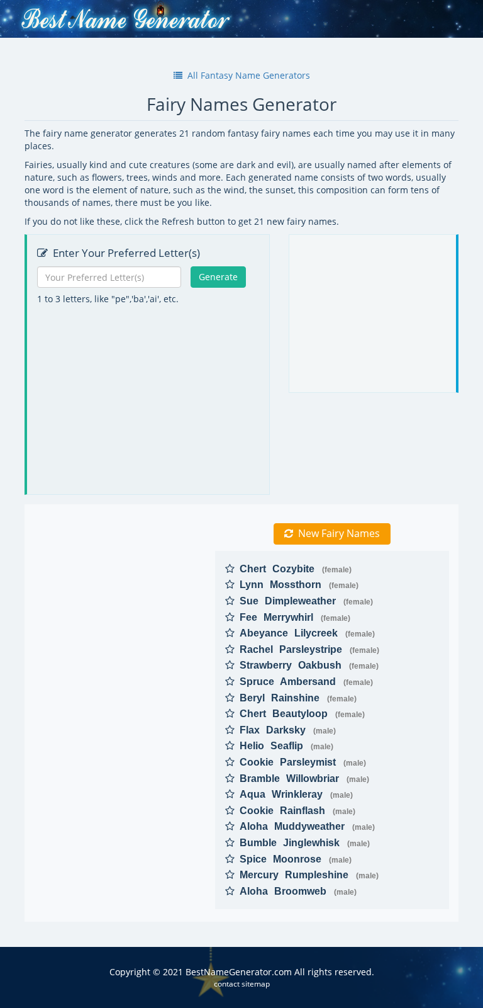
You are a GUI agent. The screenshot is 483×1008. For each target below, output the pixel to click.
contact (227, 983)
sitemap (256, 983)
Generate (218, 277)
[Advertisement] (150, 400)
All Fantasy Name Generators (248, 75)
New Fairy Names (339, 533)
